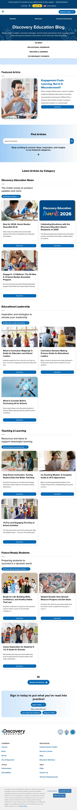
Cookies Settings (52, 791)
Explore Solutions (62, 2)
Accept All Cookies (64, 791)
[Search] (72, 141)
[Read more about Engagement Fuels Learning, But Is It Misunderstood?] (19, 98)
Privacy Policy (23, 806)
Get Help (24, 6)
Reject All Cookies (59, 795)
